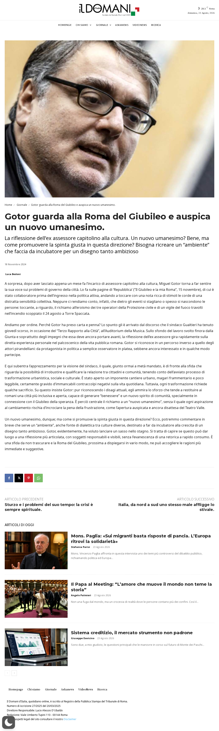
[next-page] (14, 673)
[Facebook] (9, 478)
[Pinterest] (28, 478)
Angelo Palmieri (81, 595)
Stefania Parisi (80, 547)
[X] (19, 478)
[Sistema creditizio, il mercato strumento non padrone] (36, 647)
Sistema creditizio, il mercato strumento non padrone (132, 632)
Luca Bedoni (13, 274)
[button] (8, 722)
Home (8, 205)
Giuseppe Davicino (82, 638)
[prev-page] (7, 673)
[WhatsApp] (38, 478)
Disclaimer (70, 719)
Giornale (21, 205)
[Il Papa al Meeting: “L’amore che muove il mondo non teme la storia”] (36, 599)
